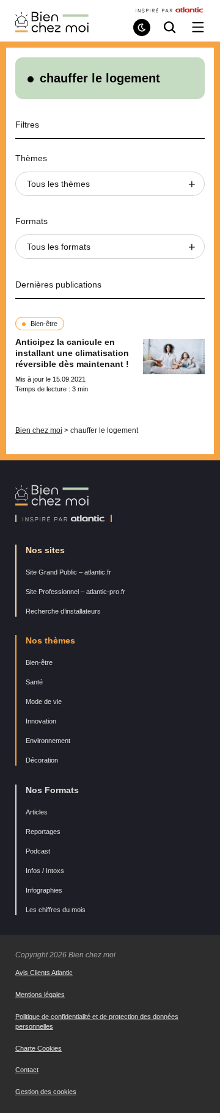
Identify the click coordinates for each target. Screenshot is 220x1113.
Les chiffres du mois (56, 909)
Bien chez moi (38, 430)
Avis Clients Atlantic (44, 972)
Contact (26, 1069)
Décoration (42, 760)
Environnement (48, 740)
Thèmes (31, 158)
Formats (31, 221)
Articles (37, 812)
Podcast (38, 851)
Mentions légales (40, 994)
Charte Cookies (38, 1048)
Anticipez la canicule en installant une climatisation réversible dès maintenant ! (72, 353)
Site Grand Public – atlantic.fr (68, 572)
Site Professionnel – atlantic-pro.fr (75, 591)
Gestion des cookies (45, 1091)
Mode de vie (44, 701)
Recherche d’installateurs (63, 611)
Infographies (44, 890)
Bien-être (44, 323)
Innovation (41, 721)
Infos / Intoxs (45, 870)
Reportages (43, 831)
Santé (34, 682)
